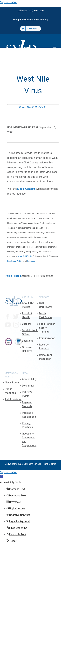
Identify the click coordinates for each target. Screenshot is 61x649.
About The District (28, 305)
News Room (12, 382)
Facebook (11, 261)
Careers (26, 323)
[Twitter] (16, 317)
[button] (1, 476)
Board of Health (27, 315)
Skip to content (8, 2)
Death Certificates (45, 315)
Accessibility (29, 379)
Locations (27, 340)
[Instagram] (16, 325)
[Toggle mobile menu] (54, 46)
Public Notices (13, 399)
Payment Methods (27, 404)
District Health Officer (30, 332)
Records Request (44, 346)
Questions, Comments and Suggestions (29, 439)
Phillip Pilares (13, 275)
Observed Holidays (27, 349)
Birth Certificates (45, 305)
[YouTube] (8, 325)
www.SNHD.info (25, 256)
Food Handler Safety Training (47, 327)
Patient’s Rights (27, 394)
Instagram (31, 261)
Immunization (47, 338)
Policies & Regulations (29, 414)
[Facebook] (8, 317)
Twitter (20, 261)
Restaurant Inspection (45, 356)
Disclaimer (28, 385)
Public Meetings (10, 390)
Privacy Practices (27, 425)
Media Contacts (26, 188)
